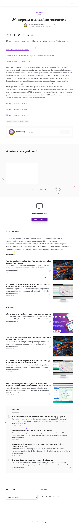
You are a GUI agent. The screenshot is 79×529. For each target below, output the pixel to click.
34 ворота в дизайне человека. (17, 103)
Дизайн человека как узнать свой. (17, 121)
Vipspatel (22, 180)
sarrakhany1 (15, 270)
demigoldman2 (39, 24)
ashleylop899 (22, 423)
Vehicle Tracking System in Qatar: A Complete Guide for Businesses (31, 241)
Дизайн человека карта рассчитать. (19, 61)
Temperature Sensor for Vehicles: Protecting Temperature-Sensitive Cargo (34, 249)
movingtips (21, 453)
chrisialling (21, 467)
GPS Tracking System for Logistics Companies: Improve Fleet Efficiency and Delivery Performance (28, 385)
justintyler (21, 437)
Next (42, 189)
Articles (39, 12)
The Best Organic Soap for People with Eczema (32, 460)
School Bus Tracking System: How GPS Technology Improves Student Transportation (28, 285)
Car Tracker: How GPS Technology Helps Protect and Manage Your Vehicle (34, 238)
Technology (23, 165)
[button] (72, 3)
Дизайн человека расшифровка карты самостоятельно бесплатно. (30, 55)
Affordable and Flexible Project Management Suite (26, 170)
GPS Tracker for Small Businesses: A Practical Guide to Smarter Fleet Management (37, 244)
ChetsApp (44, 522)
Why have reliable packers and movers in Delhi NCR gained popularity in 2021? (38, 445)
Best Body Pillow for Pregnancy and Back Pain (32, 430)
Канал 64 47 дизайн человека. (17, 49)
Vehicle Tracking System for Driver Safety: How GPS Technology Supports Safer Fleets (38, 246)
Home (39, 14)
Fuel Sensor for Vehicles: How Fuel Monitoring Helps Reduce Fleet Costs (28, 262)
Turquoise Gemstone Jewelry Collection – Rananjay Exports (38, 417)
